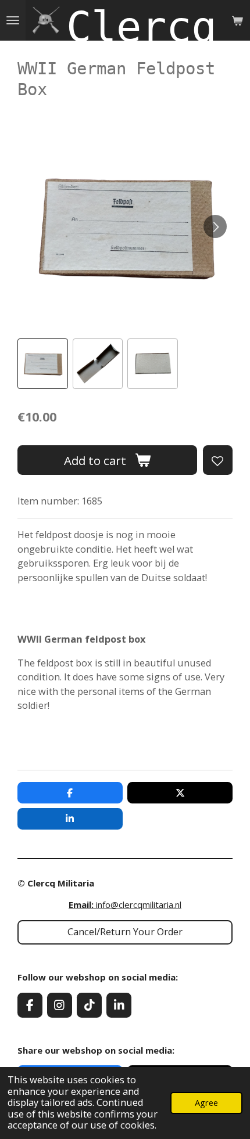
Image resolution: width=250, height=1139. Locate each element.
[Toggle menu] (13, 20)
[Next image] (215, 226)
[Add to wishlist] (218, 460)
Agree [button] (206, 1102)
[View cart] (237, 20)
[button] (42, 363)
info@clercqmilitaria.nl (125, 904)
